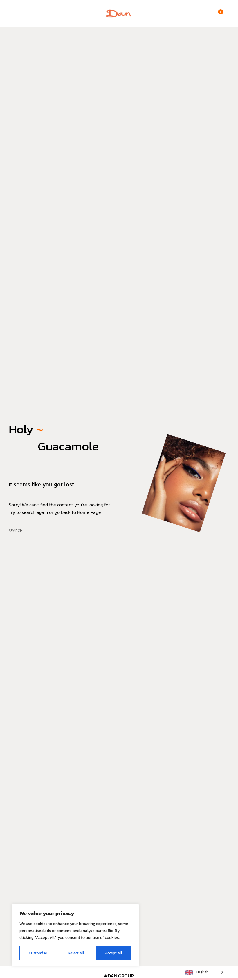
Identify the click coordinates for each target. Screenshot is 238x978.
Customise (38, 953)
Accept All (113, 953)
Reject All (76, 953)
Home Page (89, 512)
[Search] (134, 531)
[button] (11, 14)
